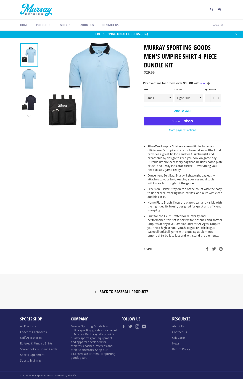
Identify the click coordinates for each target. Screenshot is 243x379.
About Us (87, 25)
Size (146, 89)
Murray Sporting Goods (41, 375)
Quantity (210, 89)
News (175, 343)
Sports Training (30, 360)
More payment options (182, 130)
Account (218, 25)
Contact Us (110, 25)
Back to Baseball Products (123, 291)
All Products (28, 326)
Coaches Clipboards (33, 332)
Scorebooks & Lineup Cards (38, 349)
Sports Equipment (32, 355)
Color (178, 89)
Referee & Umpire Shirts (36, 343)
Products (43, 25)
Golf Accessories (31, 338)
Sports (65, 25)
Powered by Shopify (65, 375)
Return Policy (181, 349)
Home (24, 25)
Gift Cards (179, 338)
